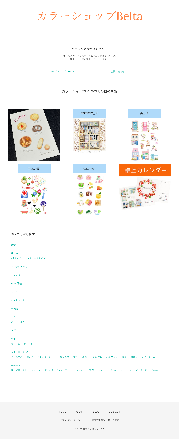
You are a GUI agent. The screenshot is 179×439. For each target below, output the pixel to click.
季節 (13, 339)
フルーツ (102, 370)
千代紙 (14, 308)
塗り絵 (14, 253)
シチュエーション (20, 352)
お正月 (30, 357)
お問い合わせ (118, 71)
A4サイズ (16, 258)
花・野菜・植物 (19, 370)
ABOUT (80, 412)
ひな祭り (64, 357)
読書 (124, 357)
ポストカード (18, 300)
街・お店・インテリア (56, 370)
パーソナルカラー (20, 322)
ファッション (78, 370)
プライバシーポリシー (71, 420)
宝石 (91, 370)
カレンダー (17, 275)
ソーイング (125, 370)
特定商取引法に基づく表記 (105, 420)
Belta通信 (16, 283)
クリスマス (17, 357)
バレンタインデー (47, 357)
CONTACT (114, 412)
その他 (154, 370)
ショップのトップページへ (61, 71)
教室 (13, 245)
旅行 (75, 357)
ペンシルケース (19, 266)
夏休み (85, 357)
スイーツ (35, 370)
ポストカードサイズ (35, 258)
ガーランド (141, 370)
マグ (13, 330)
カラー (14, 317)
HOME (62, 412)
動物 (113, 370)
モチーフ (15, 365)
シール (14, 292)
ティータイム (148, 357)
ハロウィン (112, 357)
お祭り (134, 357)
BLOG (96, 412)
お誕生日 (97, 357)
